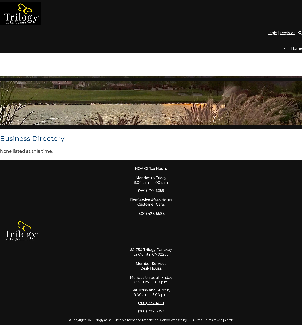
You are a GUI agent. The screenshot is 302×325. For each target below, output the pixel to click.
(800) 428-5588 (151, 214)
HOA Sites (194, 320)
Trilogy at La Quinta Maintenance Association (126, 320)
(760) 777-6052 (151, 311)
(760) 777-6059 (151, 191)
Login (272, 33)
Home (296, 48)
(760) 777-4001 (151, 303)
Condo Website (171, 320)
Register (287, 33)
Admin (229, 320)
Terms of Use (213, 320)
